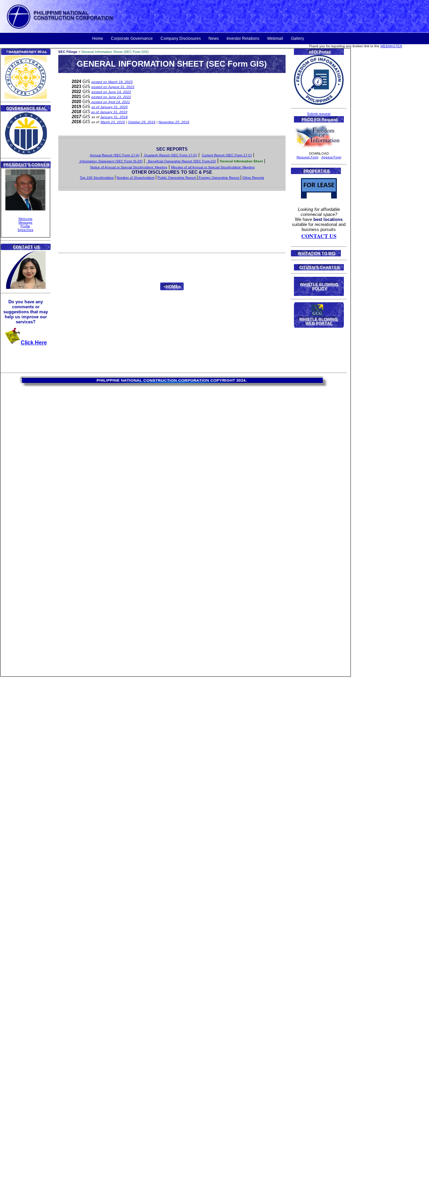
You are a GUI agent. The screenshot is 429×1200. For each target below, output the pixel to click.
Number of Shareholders (136, 177)
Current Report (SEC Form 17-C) (227, 155)
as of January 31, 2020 (109, 107)
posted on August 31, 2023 (112, 87)
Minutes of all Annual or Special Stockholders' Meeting (213, 167)
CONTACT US (318, 236)
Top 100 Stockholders (97, 177)
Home (97, 38)
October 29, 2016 (142, 122)
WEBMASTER (391, 46)
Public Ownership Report (177, 177)
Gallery (297, 38)
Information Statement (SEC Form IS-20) (110, 161)
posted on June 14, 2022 (111, 92)
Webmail (275, 38)
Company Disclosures (181, 38)
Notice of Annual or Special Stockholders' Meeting (128, 167)
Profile (25, 226)
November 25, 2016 (174, 122)
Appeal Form (331, 157)
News (213, 38)
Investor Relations (243, 38)
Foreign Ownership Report (219, 177)
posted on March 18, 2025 (112, 82)
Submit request (318, 113)
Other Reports (253, 177)
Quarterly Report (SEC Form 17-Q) (170, 155)
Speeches (25, 230)
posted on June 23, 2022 (111, 97)
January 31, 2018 (114, 117)
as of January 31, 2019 (109, 112)
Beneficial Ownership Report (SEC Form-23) (181, 161)
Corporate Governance (132, 38)
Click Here (34, 342)
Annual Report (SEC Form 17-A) (114, 155)
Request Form (307, 157)
